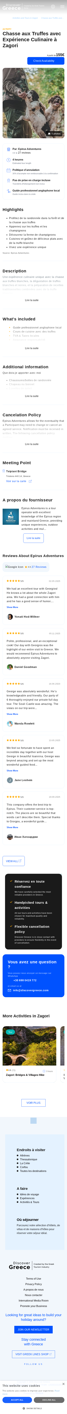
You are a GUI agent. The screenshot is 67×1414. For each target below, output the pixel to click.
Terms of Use (33, 1278)
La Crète (25, 1163)
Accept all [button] (17, 1400)
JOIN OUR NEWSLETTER (33, 1329)
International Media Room (33, 1300)
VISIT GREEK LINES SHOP (32, 1354)
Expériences (27, 1198)
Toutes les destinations (33, 1171)
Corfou (24, 1167)
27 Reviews (39, 567)
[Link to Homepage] (11, 6)
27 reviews (24, 152)
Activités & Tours (29, 1202)
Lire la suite (33, 538)
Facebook (19, 1371)
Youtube (37, 1371)
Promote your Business (33, 1306)
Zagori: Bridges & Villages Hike (25, 1075)
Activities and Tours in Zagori (25, 18)
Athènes (25, 1155)
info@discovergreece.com (30, 990)
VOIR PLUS (34, 1102)
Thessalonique (28, 1159)
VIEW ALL (12, 861)
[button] (33, 1408)
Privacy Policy (33, 1284)
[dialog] (33, 1397)
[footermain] (33, 1121)
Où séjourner (28, 1220)
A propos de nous (33, 1289)
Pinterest (43, 1371)
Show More (12, 607)
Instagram (24, 1371)
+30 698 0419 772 (25, 980)
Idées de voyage (29, 1194)
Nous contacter (33, 1295)
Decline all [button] (49, 1400)
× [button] (63, 1384)
